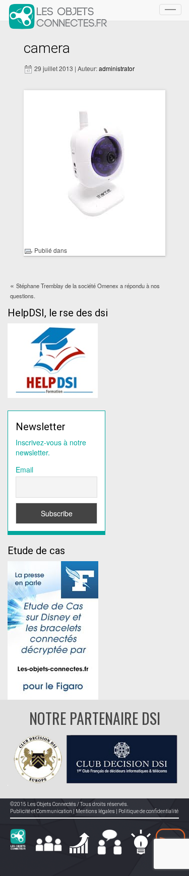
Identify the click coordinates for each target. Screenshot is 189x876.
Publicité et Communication (41, 811)
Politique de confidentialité (148, 811)
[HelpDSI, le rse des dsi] (53, 360)
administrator (117, 68)
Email (24, 469)
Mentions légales (95, 811)
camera (47, 48)
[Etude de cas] (53, 629)
